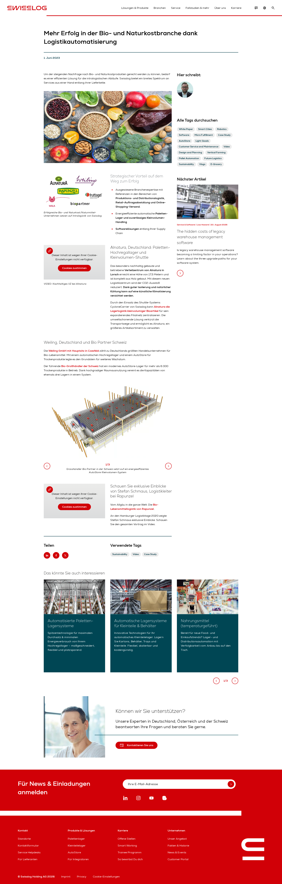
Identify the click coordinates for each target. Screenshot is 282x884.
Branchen (160, 8)
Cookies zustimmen (74, 268)
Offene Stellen (126, 838)
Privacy (81, 876)
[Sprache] (264, 8)
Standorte (24, 838)
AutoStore (74, 852)
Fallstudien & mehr (197, 8)
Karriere (236, 8)
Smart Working (127, 845)
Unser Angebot (177, 838)
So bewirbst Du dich (130, 859)
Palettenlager (76, 838)
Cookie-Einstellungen (106, 876)
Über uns (220, 8)
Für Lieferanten (27, 859)
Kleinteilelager (77, 845)
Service (175, 8)
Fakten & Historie (178, 845)
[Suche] (273, 8)
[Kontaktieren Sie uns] (256, 8)
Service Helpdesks (29, 852)
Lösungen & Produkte (134, 8)
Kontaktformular (28, 845)
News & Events (177, 852)
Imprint (65, 876)
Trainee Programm (129, 852)
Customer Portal (178, 859)
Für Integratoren (78, 859)
